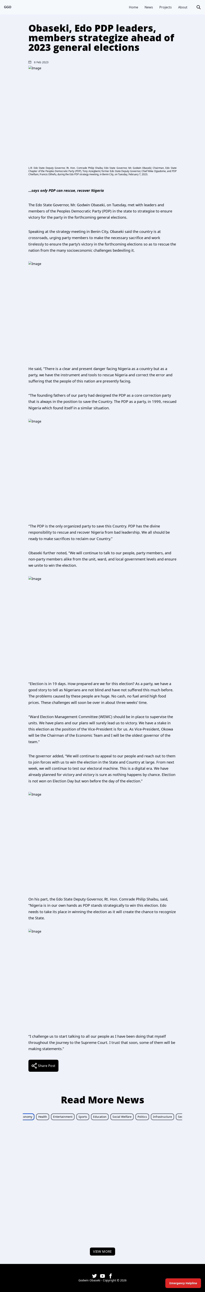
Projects (165, 7)
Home (133, 7)
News (149, 7)
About (182, 7)
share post (46, 1066)
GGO (7, 7)
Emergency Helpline (183, 1283)
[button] (198, 7)
